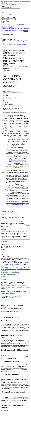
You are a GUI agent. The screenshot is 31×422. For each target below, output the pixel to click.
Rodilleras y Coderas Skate (22, 44)
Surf (8, 28)
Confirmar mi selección (14, 301)
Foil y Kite (26, 28)
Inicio (2, 264)
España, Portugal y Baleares (8, 39)
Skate (2, 30)
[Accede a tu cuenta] (22, 41)
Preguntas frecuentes (13, 267)
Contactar (7, 264)
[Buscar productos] (3, 272)
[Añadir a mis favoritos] (4, 71)
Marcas (5, 28)
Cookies (22, 267)
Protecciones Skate (12, 44)
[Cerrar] (4, 276)
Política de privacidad (10, 269)
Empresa (3, 266)
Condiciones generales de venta (17, 160)
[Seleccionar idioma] (7, 41)
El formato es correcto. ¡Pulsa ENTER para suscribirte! (12, 218)
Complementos (11, 30)
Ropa (5, 30)
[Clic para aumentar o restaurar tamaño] (15, 113)
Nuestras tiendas (15, 264)
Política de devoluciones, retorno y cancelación (17, 162)
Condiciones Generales (23, 269)
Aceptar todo (4, 301)
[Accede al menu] (3, 21)
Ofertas (26, 31)
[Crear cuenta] (27, 41)
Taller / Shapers (20, 30)
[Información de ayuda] (17, 4)
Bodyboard (13, 28)
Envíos (8, 266)
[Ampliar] (7, 70)
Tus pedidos (24, 264)
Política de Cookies (20, 291)
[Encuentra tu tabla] (21, 24)
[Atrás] (2, 276)
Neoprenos (19, 28)
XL (8, 102)
